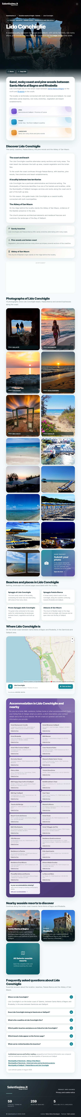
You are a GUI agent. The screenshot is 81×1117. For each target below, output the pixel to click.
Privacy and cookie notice (65, 1092)
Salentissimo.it (11, 15)
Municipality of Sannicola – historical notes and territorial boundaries (31, 1063)
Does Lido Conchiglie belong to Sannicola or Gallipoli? (29, 1012)
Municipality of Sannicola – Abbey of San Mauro (24, 1061)
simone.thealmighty (53, 390)
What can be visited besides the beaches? (24, 1044)
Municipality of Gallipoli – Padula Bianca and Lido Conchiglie (28, 1065)
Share (12, 71)
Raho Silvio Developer (53, 1114)
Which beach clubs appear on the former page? (26, 1036)
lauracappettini (52, 347)
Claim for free (14, 731)
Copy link (23, 71)
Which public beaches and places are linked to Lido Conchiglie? (32, 1028)
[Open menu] (77, 4)
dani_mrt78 (15, 347)
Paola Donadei (16, 390)
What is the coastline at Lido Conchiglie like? (25, 1020)
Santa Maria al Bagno (56, 89)
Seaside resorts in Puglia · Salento (29, 15)
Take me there (66, 686)
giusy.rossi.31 (16, 433)
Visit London (71, 1114)
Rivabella (21, 91)
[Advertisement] (40, 53)
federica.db (51, 433)
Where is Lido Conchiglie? (18, 997)
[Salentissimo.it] (10, 4)
